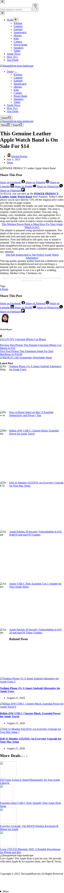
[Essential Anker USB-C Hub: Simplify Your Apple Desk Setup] (6, 799)
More (6, 891)
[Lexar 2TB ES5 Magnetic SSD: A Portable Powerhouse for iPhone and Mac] (8, 846)
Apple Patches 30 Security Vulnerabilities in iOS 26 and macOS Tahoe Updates (35, 631)
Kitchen (18, 74)
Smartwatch (20, 83)
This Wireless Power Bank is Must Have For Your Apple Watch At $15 (32, 226)
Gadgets (18, 77)
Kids (16, 89)
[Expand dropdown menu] (15, 72)
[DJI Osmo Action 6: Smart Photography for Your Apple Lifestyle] (8, 776)
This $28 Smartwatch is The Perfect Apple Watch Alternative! (32, 256)
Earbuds (18, 80)
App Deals (12, 111)
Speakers (18, 99)
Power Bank (20, 96)
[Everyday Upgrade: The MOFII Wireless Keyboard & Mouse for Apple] (8, 823)
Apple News (13, 105)
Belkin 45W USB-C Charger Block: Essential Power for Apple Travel (34, 432)
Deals (10, 71)
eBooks (18, 86)
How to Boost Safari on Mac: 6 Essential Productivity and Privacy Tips (31, 414)
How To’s (12, 108)
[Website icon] (1, 336)
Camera (18, 92)
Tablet (17, 102)
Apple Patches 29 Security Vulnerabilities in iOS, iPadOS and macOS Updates (35, 533)
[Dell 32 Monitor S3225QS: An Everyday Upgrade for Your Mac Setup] (32, 732)
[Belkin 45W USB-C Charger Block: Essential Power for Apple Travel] (32, 706)
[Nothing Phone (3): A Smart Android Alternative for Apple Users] (32, 681)
